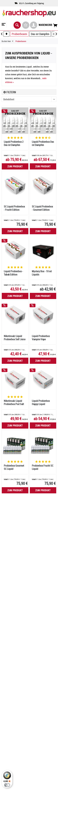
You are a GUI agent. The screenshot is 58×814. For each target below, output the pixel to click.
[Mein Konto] (33, 25)
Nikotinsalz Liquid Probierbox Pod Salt (14, 402)
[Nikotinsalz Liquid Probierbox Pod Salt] (15, 379)
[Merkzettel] (25, 25)
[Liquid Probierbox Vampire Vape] (43, 315)
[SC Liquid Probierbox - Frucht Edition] (15, 185)
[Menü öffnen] (3, 24)
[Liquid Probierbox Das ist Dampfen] (43, 120)
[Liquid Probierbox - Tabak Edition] (15, 250)
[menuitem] (3, 24)
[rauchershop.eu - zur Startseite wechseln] (29, 16)
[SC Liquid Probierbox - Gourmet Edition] (43, 185)
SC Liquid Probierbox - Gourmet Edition (42, 208)
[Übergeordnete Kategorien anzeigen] (6, 34)
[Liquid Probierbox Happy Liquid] (43, 379)
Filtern (11, 92)
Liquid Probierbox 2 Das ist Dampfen (14, 143)
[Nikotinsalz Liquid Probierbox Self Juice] (15, 315)
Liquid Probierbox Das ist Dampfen (43, 143)
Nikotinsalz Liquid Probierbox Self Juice (14, 337)
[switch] (7, 785)
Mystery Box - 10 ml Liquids (42, 273)
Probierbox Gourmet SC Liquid (14, 467)
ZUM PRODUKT (15, 166)
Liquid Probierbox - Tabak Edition (13, 273)
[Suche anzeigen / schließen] (17, 25)
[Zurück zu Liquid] (13, 41)
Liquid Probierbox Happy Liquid (41, 402)
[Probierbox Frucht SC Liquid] (43, 444)
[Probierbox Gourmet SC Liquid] (15, 444)
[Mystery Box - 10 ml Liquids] (43, 250)
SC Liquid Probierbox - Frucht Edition (14, 208)
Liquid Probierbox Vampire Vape (41, 337)
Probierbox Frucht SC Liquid (42, 467)
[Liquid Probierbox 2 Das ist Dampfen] (15, 120)
